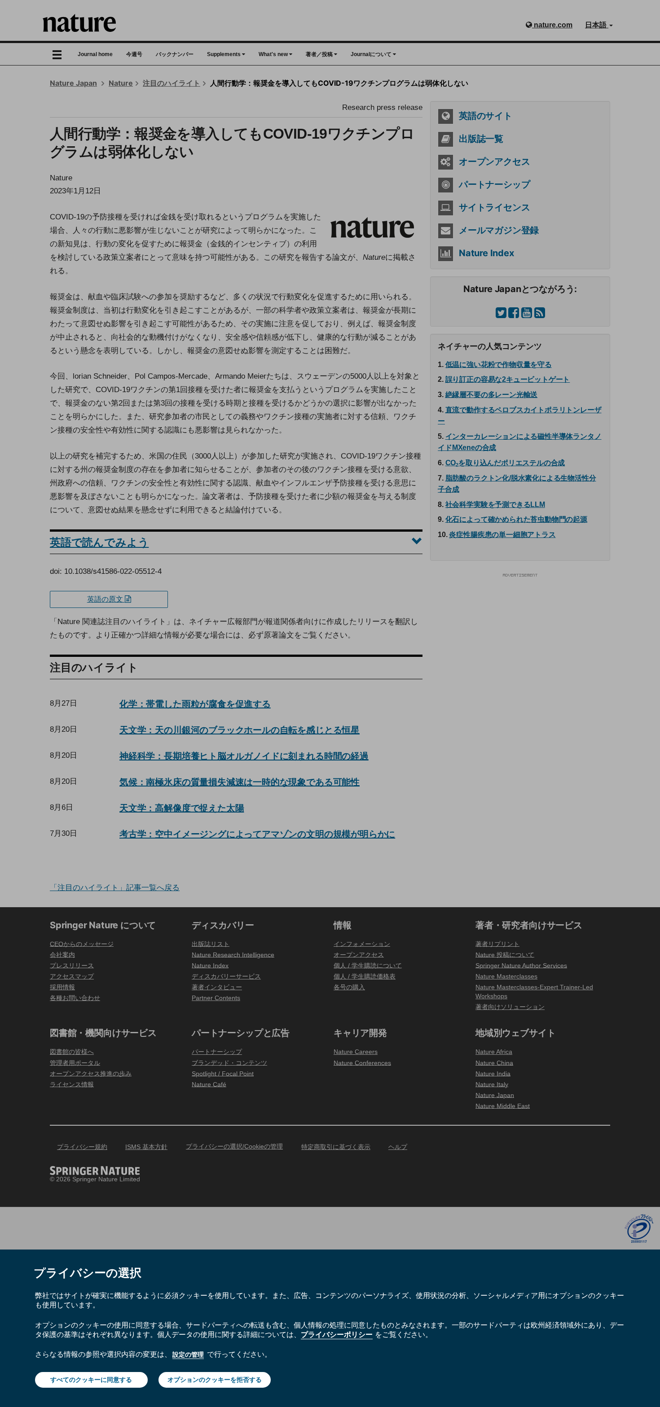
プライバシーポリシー (337, 1334)
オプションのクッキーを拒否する (214, 1379)
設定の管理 (188, 1354)
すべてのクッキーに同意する (91, 1379)
